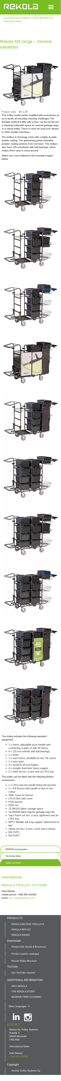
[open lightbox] (30, 190)
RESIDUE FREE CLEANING (26, 996)
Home (6, 17)
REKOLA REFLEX (21, 929)
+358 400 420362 (18, 1056)
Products (17, 17)
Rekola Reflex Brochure (24, 960)
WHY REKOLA (19, 986)
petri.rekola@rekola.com (22, 898)
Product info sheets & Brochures (28, 946)
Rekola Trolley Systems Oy (25, 1070)
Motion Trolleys (31, 17)
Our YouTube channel (23, 972)
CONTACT (13, 1024)
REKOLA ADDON (20, 935)
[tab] (30, 849)
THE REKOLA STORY (23, 991)
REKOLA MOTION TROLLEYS (27, 924)
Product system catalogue (25, 953)
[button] (51, 7)
